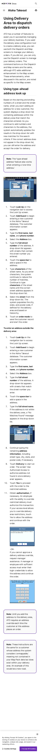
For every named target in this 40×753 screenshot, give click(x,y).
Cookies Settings (10, 749)
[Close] (37, 734)
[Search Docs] (36, 3)
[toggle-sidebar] (4, 10)
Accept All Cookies (29, 749)
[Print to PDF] (36, 10)
